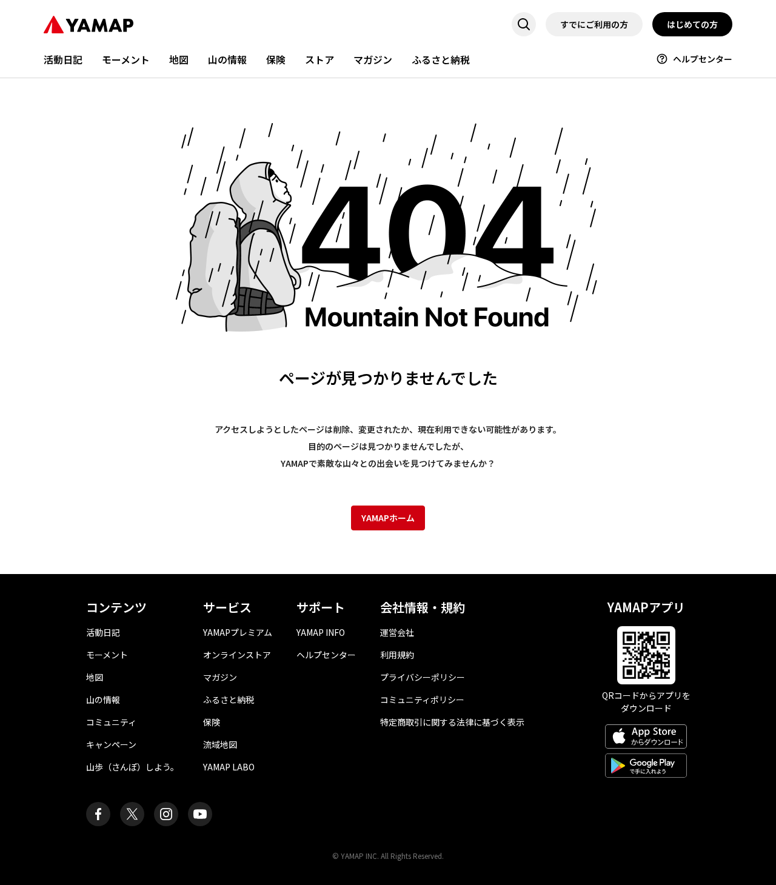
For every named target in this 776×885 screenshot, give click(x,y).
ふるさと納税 (441, 59)
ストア (319, 59)
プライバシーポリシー (422, 677)
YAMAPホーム (388, 518)
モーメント (126, 59)
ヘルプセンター (702, 59)
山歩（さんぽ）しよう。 (132, 767)
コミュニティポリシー (422, 699)
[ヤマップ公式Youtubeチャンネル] (200, 814)
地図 (179, 59)
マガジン (372, 59)
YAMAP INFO (320, 632)
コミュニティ (111, 722)
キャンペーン (111, 744)
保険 (276, 59)
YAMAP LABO (229, 767)
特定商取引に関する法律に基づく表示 (452, 722)
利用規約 (397, 655)
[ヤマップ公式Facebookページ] (98, 814)
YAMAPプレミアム (237, 632)
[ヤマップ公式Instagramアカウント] (166, 814)
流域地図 (220, 744)
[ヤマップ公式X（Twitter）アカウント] (132, 814)
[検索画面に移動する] (524, 24)
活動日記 (63, 59)
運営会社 (397, 632)
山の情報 (227, 59)
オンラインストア (237, 655)
